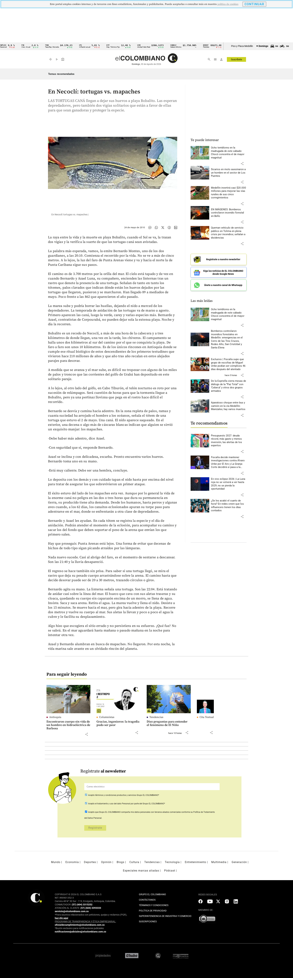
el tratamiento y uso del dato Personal (112, 803)
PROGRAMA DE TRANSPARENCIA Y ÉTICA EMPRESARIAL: (85, 921)
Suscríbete (236, 59)
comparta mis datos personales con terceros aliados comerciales (151, 812)
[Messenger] (149, 227)
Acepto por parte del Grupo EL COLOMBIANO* (126, 803)
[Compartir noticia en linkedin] (175, 227)
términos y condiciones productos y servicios (116, 795)
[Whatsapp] (156, 227)
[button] (242, 163)
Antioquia (55, 717)
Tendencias (156, 717)
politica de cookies (227, 4)
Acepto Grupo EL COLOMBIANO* (123, 795)
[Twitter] (162, 227)
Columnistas (106, 717)
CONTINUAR (254, 4)
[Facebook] (169, 227)
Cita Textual (207, 717)
